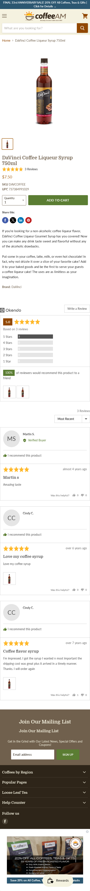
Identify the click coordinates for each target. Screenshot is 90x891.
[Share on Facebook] (5, 220)
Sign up (68, 754)
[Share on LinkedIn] (21, 220)
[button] (20, 169)
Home (6, 40)
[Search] (82, 28)
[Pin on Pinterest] (28, 220)
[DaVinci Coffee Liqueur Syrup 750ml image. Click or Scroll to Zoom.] (45, 91)
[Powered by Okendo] (10, 310)
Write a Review (77, 308)
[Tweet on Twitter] (13, 220)
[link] (45, 855)
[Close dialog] (87, 831)
